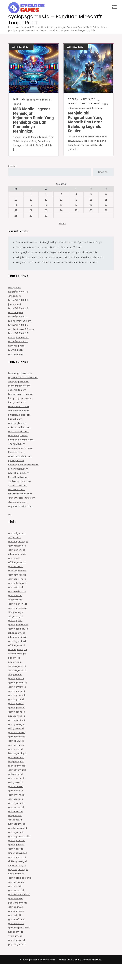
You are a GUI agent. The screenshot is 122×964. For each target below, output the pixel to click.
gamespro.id (15, 886)
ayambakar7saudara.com (23, 377)
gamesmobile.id (17, 574)
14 (16, 204)
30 (46, 215)
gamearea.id (15, 811)
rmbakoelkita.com (18, 406)
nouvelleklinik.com (18, 472)
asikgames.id (15, 782)
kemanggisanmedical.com (23, 464)
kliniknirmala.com (18, 468)
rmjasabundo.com (18, 431)
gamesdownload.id (19, 894)
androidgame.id (17, 533)
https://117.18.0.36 (18, 291)
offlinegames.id (17, 562)
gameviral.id (15, 915)
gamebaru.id (15, 906)
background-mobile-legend (87, 108)
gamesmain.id (16, 745)
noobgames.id (16, 911)
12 (91, 199)
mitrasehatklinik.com (20, 456)
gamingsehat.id (17, 857)
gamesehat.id (16, 923)
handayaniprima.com (20, 394)
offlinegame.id (16, 645)
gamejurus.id (15, 790)
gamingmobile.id (17, 608)
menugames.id (16, 765)
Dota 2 (72, 99)
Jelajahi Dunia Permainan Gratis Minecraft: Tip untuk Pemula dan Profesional (59, 257)
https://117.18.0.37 (18, 333)
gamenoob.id (15, 898)
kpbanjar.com (16, 460)
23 (46, 210)
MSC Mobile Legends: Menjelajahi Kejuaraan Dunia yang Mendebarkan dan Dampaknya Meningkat (33, 120)
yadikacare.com (17, 485)
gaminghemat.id (17, 682)
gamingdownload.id (19, 836)
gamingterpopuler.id (19, 877)
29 (31, 215)
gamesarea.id (16, 807)
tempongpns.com (18, 381)
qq (9, 514)
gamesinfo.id (15, 566)
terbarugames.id (17, 670)
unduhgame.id (16, 940)
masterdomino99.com (21, 329)
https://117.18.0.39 (18, 300)
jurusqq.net (14, 304)
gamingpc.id (15, 620)
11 (76, 199)
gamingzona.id (16, 711)
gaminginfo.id (16, 678)
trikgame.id (14, 537)
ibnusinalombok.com (20, 493)
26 (91, 210)
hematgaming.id (17, 753)
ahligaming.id (16, 761)
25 (76, 210)
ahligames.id (15, 774)
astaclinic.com (16, 489)
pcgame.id (14, 657)
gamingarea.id (16, 707)
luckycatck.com (17, 402)
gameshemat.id (17, 769)
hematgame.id (16, 823)
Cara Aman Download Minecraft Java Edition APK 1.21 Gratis (49, 247)
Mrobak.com (15, 419)
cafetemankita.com (19, 427)
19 (91, 204)
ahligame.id (15, 815)
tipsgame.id (15, 674)
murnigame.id (16, 803)
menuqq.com (16, 354)
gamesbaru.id (16, 890)
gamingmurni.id (17, 686)
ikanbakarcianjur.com (20, 448)
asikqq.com (14, 287)
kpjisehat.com (16, 452)
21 (16, 210)
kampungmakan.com (20, 398)
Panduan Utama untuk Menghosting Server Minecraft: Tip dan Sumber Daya (59, 242)
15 (31, 204)
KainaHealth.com (18, 477)
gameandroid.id (17, 545)
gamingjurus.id (16, 691)
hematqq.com (16, 345)
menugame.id (16, 832)
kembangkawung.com (20, 439)
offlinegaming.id (17, 649)
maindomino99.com (19, 320)
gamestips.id (15, 587)
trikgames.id (15, 599)
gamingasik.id (16, 699)
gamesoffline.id (17, 578)
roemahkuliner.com (19, 385)
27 (106, 210)
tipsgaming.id (16, 612)
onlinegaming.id (17, 653)
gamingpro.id (15, 848)
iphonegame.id (16, 632)
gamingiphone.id (17, 603)
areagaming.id (16, 724)
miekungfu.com (17, 423)
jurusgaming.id (16, 715)
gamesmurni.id (16, 736)
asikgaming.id (16, 728)
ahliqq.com (14, 295)
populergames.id (17, 902)
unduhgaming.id (17, 852)
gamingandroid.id (18, 624)
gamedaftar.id (16, 919)
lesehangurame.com (20, 373)
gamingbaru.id (16, 840)
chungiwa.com (16, 443)
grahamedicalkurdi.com (21, 497)
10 (61, 199)
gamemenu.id (16, 794)
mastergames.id (17, 828)
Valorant (95, 103)
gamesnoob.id (16, 882)
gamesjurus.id (16, 740)
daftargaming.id (17, 861)
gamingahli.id (16, 703)
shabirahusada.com (19, 481)
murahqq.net (15, 312)
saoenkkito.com (17, 389)
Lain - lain (19, 99)
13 (106, 199)
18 (76, 204)
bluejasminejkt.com (19, 414)
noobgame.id (15, 931)
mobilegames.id (17, 570)
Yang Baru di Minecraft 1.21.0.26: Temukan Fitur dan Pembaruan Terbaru (56, 262)
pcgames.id (15, 662)
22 (31, 210)
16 (46, 204)
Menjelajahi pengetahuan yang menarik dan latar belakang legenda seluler (85, 122)
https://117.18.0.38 (18, 325)
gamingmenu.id (17, 695)
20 (106, 204)
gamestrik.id (15, 595)
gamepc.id (14, 558)
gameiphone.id (16, 549)
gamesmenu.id (16, 732)
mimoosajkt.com (18, 435)
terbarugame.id (17, 666)
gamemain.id (15, 786)
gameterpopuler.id (18, 927)
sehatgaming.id (17, 865)
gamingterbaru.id (18, 628)
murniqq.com (16, 349)
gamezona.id (15, 799)
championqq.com (18, 337)
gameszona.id (16, 757)
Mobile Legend (76, 103)
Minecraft (87, 99)
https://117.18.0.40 (18, 341)
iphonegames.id (17, 554)
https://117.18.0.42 (18, 308)
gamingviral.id (16, 844)
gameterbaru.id (17, 591)
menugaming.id (17, 720)
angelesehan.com (18, 410)
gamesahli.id (15, 749)
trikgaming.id (15, 616)
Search (12, 166)
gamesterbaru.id (17, 583)
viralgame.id (15, 935)
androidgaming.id (18, 541)
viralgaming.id (16, 873)
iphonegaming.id (17, 637)
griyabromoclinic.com (20, 506)
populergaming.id (18, 869)
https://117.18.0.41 (18, 316)
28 (16, 215)
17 (61, 204)
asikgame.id (15, 819)
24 (61, 210)
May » (62, 223)
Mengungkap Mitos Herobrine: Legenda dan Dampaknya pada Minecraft (56, 252)
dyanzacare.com (18, 502)
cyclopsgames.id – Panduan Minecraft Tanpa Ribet (55, 19)
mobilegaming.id (17, 641)
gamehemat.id (16, 778)
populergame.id (17, 944)
